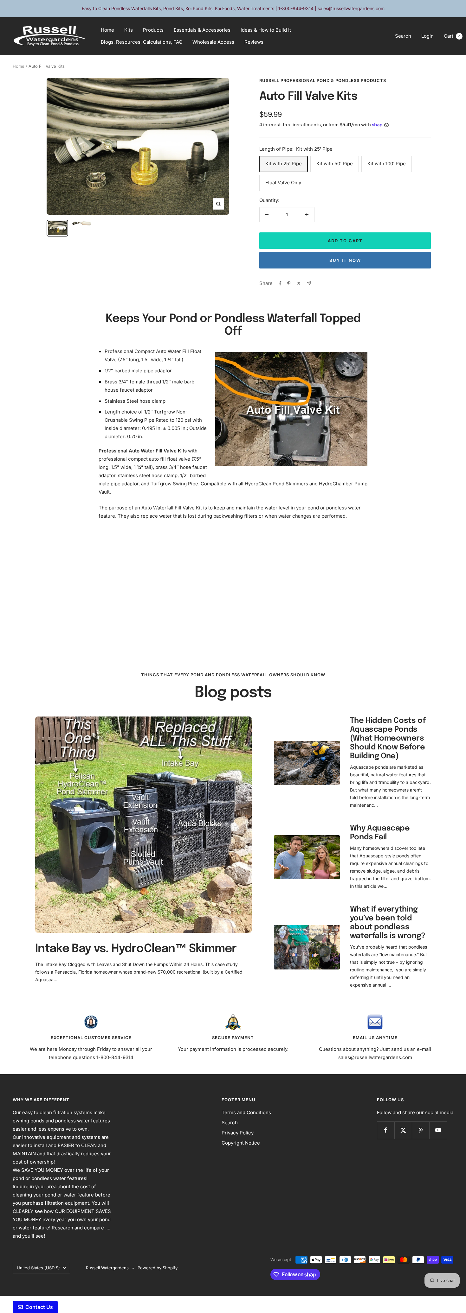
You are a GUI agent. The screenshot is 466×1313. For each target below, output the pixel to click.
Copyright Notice (241, 1143)
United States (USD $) (38, 1267)
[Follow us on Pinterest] (420, 1130)
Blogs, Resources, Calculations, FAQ (141, 42)
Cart (452, 36)
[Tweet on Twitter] (298, 283)
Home (107, 30)
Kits (128, 30)
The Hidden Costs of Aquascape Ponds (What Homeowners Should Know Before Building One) (387, 738)
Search (403, 36)
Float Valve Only (283, 183)
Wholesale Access (213, 42)
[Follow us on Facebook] (385, 1130)
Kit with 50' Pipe (334, 164)
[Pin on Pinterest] (288, 283)
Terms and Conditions (246, 1112)
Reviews (253, 42)
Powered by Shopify (158, 1267)
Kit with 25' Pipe (283, 164)
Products (153, 30)
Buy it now (345, 260)
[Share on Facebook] (280, 283)
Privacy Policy (238, 1133)
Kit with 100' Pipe (386, 164)
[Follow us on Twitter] (403, 1130)
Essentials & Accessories (202, 30)
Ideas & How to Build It (266, 30)
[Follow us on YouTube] (438, 1130)
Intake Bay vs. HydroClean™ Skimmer (136, 949)
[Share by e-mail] (309, 283)
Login (427, 36)
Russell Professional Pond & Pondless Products (322, 80)
